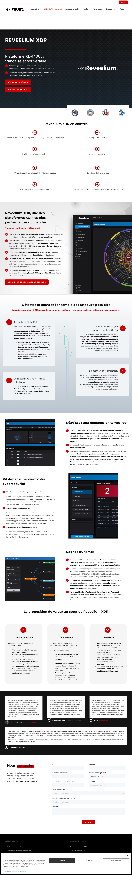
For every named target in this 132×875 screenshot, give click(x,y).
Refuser (89, 861)
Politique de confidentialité (11, 871)
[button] (128, 855)
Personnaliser (116, 861)
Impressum (23, 871)
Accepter (62, 861)
